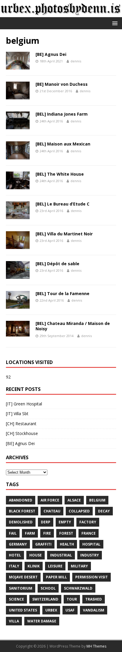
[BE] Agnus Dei (51, 54)
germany (18, 544)
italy (14, 566)
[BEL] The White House (60, 174)
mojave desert (23, 577)
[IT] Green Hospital (24, 404)
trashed (93, 599)
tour (72, 599)
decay (104, 511)
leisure (55, 566)
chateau (52, 511)
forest (66, 533)
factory (87, 522)
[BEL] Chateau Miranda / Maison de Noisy (73, 326)
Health (67, 544)
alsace (74, 500)
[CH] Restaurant (21, 423)
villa (14, 621)
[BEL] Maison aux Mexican (63, 144)
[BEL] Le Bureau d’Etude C (62, 204)
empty (65, 522)
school (48, 588)
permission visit (91, 577)
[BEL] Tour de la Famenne (62, 293)
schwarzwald (78, 588)
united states (23, 610)
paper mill (56, 577)
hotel (15, 555)
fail (13, 533)
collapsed (79, 511)
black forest (22, 511)
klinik (34, 566)
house (35, 555)
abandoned (20, 500)
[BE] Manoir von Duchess (62, 84)
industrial (61, 555)
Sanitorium (20, 588)
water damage (41, 621)
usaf (70, 610)
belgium (97, 500)
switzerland (45, 599)
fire (47, 533)
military (79, 566)
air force (50, 500)
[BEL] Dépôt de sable (57, 263)
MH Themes (96, 646)
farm (30, 533)
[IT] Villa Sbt (17, 413)
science (16, 599)
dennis (75, 61)
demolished (21, 522)
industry (89, 555)
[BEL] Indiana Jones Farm (62, 114)
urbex (51, 610)
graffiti (43, 544)
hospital (91, 544)
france (88, 533)
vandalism (93, 610)
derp (45, 522)
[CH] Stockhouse (22, 433)
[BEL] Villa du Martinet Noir (64, 234)
